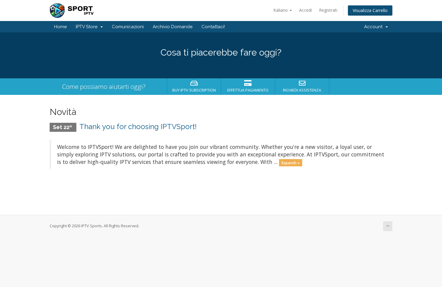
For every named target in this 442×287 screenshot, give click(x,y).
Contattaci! (213, 26)
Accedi (305, 10)
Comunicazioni (128, 26)
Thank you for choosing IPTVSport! (138, 126)
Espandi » (290, 162)
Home (60, 26)
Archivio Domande (172, 26)
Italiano (281, 10)
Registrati (328, 10)
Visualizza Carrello (370, 10)
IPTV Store (88, 26)
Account (374, 26)
